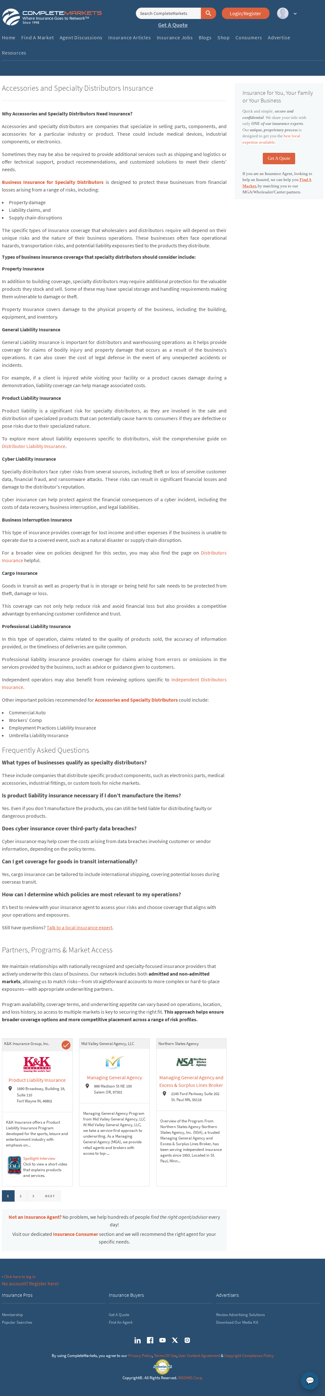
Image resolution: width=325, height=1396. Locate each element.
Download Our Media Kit (237, 1322)
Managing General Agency (114, 1077)
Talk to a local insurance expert (79, 927)
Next (50, 1196)
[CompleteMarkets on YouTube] (162, 1340)
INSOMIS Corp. (190, 1377)
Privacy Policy (140, 1355)
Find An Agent (120, 1322)
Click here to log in (20, 1276)
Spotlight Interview (39, 1158)
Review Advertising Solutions (240, 1314)
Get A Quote (173, 25)
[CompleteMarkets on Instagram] (187, 1340)
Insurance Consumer (75, 1234)
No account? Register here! (30, 1283)
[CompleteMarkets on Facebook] (150, 1340)
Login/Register (245, 13)
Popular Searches (17, 1322)
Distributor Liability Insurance (33, 446)
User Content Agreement (199, 1355)
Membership (12, 1314)
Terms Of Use (165, 1355)
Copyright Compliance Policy (249, 1355)
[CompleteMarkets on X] (175, 1340)
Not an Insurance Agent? (35, 1217)
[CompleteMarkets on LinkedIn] (138, 1340)
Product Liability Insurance (37, 1080)
